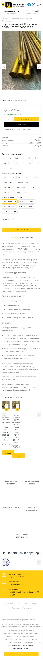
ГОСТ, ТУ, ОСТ (23, 603)
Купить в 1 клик (26, 119)
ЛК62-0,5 (32, 187)
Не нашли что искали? (21, 230)
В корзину (22, 124)
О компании (9, 603)
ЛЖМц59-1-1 (8, 182)
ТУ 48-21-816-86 (9, 211)
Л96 (34, 177)
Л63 (4, 177)
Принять (21, 654)
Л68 (12, 177)
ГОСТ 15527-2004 (26, 201)
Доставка (16, 608)
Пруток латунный (18, 100)
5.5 (4, 163)
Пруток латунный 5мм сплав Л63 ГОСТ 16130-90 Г (6, 429)
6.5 (17, 163)
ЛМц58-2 (6, 192)
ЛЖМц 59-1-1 (23, 182)
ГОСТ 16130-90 (9, 206)
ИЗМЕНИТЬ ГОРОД (31, 13)
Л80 (19, 177)
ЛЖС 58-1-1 (7, 187)
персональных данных (20, 648)
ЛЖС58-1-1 (21, 187)
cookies (16, 624)
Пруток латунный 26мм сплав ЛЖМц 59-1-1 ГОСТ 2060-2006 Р (16, 430)
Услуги (34, 603)
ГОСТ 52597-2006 (26, 206)
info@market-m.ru (11, 11)
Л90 (26, 177)
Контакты (26, 608)
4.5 (29, 158)
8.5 (30, 163)
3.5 (16, 158)
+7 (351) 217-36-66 (16, 576)
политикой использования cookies (20, 645)
